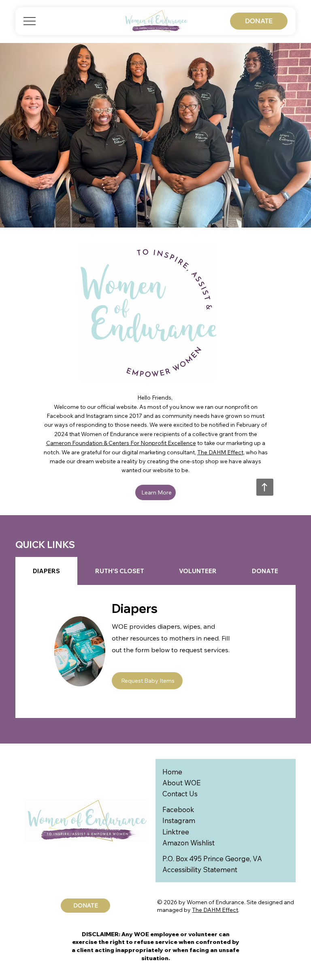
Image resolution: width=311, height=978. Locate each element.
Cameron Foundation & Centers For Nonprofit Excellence (121, 443)
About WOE (181, 782)
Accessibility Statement (199, 869)
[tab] (46, 571)
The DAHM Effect (220, 452)
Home (172, 771)
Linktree (175, 832)
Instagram (178, 820)
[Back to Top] (264, 487)
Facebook (178, 809)
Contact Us (180, 793)
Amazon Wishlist (188, 842)
